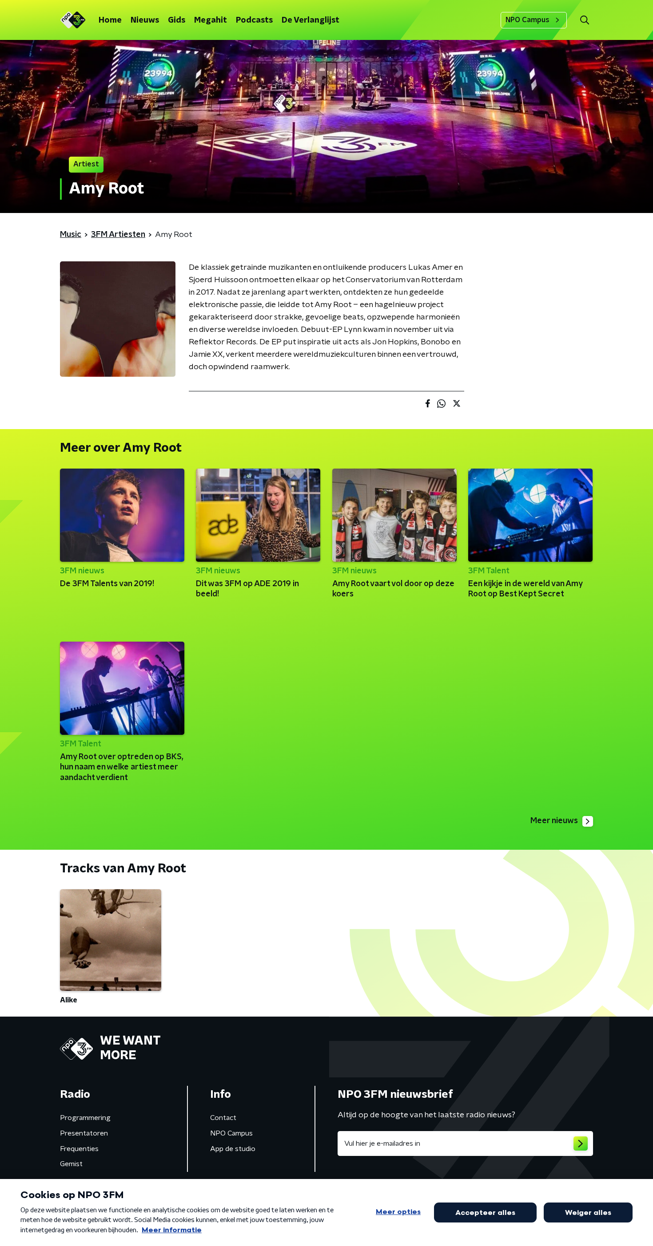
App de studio (232, 1148)
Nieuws (145, 20)
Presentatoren (84, 1133)
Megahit (210, 20)
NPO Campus (527, 20)
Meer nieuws (554, 821)
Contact (223, 1117)
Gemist (71, 1163)
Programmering (85, 1117)
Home (110, 20)
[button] (584, 20)
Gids (176, 20)
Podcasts (254, 20)
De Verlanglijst (310, 20)
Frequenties (79, 1148)
